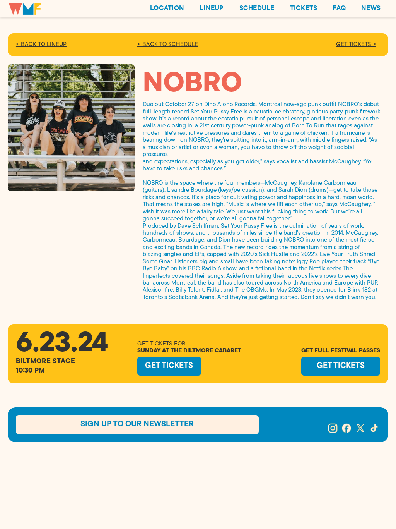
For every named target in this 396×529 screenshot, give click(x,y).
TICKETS (303, 8)
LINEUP (212, 8)
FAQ (339, 8)
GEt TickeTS (169, 366)
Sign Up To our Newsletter (137, 424)
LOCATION (167, 8)
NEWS (371, 8)
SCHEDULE (257, 8)
